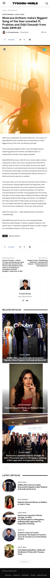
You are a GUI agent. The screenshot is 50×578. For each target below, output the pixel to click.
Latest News (19, 14)
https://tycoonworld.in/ (25, 296)
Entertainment (12, 10)
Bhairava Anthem (14, 236)
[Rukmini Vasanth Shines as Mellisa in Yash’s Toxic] (25, 388)
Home (4, 10)
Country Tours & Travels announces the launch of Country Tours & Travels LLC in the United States (32, 536)
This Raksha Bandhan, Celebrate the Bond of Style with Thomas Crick (31, 552)
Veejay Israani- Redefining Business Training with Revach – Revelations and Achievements (37, 263)
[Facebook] (23, 300)
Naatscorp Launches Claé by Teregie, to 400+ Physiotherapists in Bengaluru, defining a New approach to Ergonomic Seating (25, 457)
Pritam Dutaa (13, 32)
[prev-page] (3, 467)
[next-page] (7, 467)
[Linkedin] (27, 300)
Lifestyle (21, 530)
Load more (24, 562)
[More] (29, 39)
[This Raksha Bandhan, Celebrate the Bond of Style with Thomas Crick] (9, 551)
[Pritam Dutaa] (4, 32)
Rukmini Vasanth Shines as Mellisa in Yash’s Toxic (25, 409)
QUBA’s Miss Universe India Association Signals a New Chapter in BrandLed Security (25, 359)
